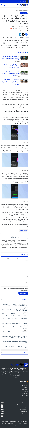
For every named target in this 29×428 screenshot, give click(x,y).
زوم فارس (25, 10)
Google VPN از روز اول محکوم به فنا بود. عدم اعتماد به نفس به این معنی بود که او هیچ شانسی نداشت (10, 58)
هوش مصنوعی (24, 413)
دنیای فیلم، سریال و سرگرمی (21, 404)
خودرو (26, 406)
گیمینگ (25, 415)
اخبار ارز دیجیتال (25, 389)
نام (27, 276)
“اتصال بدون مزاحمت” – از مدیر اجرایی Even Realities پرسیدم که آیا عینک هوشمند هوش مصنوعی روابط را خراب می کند (10, 66)
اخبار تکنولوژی (23, 230)
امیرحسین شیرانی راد (23, 26)
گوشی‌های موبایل (23, 411)
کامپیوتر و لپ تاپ (19, 10)
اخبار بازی (26, 387)
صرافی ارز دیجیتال (24, 395)
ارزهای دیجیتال (24, 402)
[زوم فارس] (22, 5)
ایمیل (27, 282)
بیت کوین (26, 391)
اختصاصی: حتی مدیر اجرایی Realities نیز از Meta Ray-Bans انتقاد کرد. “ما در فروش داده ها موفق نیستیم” (10, 73)
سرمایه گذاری (25, 393)
